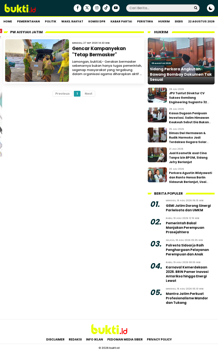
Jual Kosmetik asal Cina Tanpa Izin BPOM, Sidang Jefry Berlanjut (188, 157)
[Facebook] (77, 8)
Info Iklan (94, 339)
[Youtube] (115, 8)
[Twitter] (86, 8)
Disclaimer (55, 339)
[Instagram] (96, 8)
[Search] (195, 8)
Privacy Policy (159, 339)
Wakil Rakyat (72, 21)
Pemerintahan (28, 21)
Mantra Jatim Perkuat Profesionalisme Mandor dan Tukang (187, 298)
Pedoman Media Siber (125, 339)
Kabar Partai (121, 21)
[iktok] (105, 8)
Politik (50, 21)
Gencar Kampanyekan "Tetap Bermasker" (99, 51)
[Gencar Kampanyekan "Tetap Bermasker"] (37, 60)
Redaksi (75, 339)
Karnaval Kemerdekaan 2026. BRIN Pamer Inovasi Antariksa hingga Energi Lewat (187, 274)
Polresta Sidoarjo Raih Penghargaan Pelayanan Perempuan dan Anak (187, 249)
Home (7, 21)
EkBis (179, 21)
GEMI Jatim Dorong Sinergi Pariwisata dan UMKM (188, 207)
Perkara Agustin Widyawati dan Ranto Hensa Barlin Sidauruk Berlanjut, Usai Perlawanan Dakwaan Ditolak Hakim (190, 182)
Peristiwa (145, 21)
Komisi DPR (96, 21)
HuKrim (164, 21)
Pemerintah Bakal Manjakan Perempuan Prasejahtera (185, 227)
